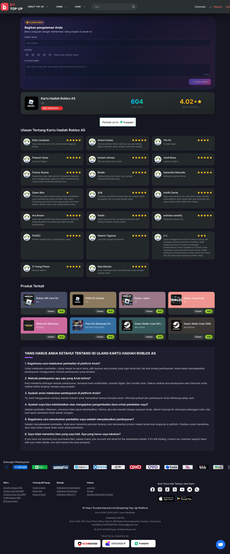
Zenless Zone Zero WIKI (14, 494)
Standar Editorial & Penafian (100, 494)
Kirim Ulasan (201, 81)
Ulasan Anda (32, 61)
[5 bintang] (50, 54)
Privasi (90, 491)
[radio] (67, 140)
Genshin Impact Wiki (13, 487)
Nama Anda (31, 37)
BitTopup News (10, 501)
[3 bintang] (38, 54)
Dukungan (37, 491)
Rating (28, 50)
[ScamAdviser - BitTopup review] (87, 543)
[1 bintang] (27, 54)
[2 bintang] (32, 54)
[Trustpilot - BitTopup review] (143, 543)
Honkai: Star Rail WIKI (13, 491)
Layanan (91, 487)
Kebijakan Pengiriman (67, 491)
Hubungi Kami (39, 494)
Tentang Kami (38, 487)
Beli (61, 311)
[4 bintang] (44, 54)
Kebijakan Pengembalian (68, 487)
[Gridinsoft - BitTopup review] (115, 543)
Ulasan (51, 311)
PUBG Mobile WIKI (12, 498)
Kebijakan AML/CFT (66, 494)
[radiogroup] (73, 140)
